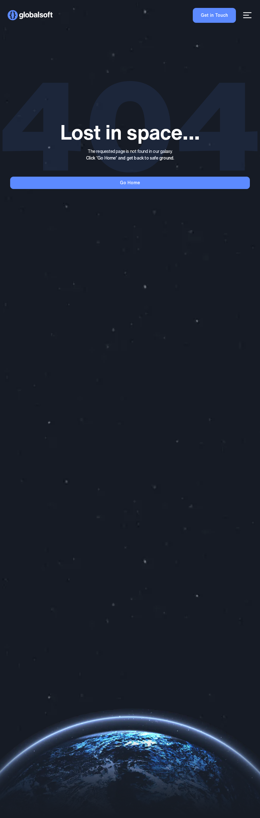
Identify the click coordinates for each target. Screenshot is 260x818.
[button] (30, 15)
